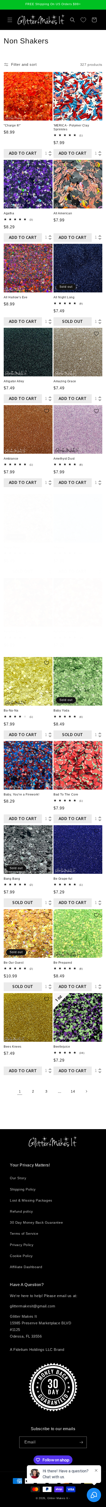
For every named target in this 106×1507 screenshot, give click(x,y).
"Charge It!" (12, 125)
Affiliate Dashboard (26, 1267)
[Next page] (86, 1091)
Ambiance (11, 458)
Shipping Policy (23, 1189)
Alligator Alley (14, 381)
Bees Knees (12, 1046)
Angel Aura (12, 547)
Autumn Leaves (64, 631)
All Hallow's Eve (16, 297)
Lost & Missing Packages (31, 1200)
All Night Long (63, 297)
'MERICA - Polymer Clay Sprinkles (71, 127)
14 (73, 1091)
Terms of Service (24, 1233)
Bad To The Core (65, 794)
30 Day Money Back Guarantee (36, 1222)
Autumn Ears (13, 631)
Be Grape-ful (62, 878)
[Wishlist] (83, 19)
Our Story (18, 1178)
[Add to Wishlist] (47, 78)
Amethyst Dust (64, 458)
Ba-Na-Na (11, 710)
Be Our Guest (13, 962)
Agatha (9, 213)
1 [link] (20, 1091)
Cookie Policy (21, 1256)
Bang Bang (12, 878)
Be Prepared (62, 962)
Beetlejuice (61, 1046)
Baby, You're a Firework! (21, 794)
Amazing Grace (64, 381)
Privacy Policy (21, 1245)
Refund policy (21, 1211)
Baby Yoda (61, 710)
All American (62, 213)
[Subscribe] (81, 1442)
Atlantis (59, 547)
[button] (9, 19)
